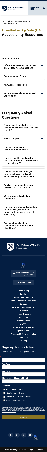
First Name (6, 364)
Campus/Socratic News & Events (18, 396)
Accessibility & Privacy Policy (23, 334)
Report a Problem (23, 330)
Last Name (6, 371)
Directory (23, 294)
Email (4, 357)
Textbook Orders (23, 314)
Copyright (23, 337)
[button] (23, 247)
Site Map (23, 340)
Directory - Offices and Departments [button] (19, 21)
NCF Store (23, 317)
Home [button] (4, 21)
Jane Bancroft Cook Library (23, 307)
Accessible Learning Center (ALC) (22, 30)
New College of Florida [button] (12, 7)
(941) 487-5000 (24, 282)
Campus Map (23, 291)
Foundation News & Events (16, 400)
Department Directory (23, 297)
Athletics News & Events (15, 393)
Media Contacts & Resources (23, 301)
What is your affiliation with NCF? (16, 378)
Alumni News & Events (14, 389)
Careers (23, 304)
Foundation (23, 311)
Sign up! (23, 417)
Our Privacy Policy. (13, 412)
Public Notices (23, 320)
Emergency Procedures (23, 327)
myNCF (23, 324)
